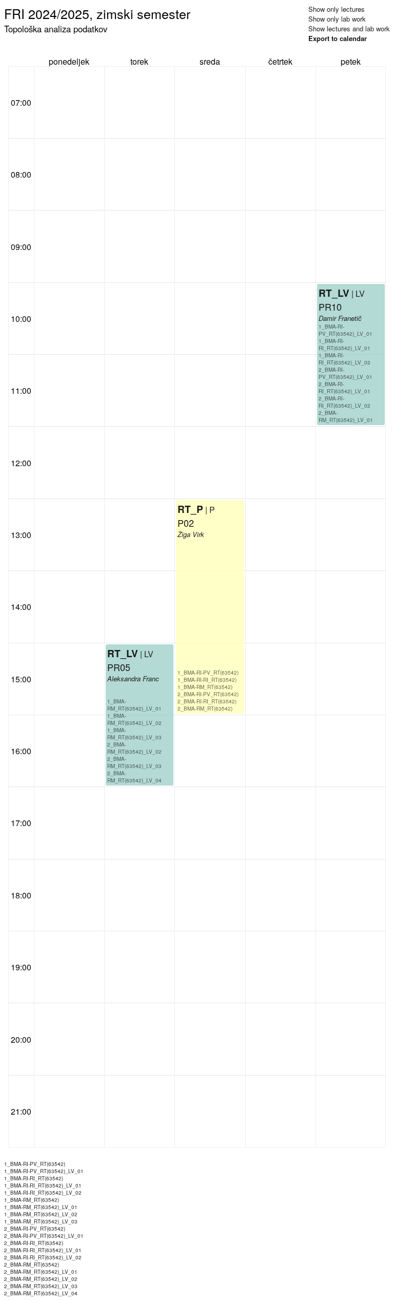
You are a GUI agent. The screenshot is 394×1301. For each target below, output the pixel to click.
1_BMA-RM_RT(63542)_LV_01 (134, 705)
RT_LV (122, 653)
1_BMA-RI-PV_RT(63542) (208, 672)
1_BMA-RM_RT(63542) (205, 687)
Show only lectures (336, 9)
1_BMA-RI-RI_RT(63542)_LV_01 (344, 344)
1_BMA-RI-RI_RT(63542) (207, 679)
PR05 (118, 667)
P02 (186, 522)
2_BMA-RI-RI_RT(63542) (207, 701)
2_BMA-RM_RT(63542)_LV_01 (346, 416)
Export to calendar (337, 38)
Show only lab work (337, 19)
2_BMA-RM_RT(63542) (205, 708)
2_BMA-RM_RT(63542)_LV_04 (134, 777)
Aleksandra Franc (133, 678)
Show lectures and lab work (349, 28)
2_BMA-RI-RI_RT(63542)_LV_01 (344, 387)
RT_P (190, 509)
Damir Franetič (340, 318)
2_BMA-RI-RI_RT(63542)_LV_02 (344, 402)
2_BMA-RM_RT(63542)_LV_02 (134, 748)
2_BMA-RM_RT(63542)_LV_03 (134, 762)
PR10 (330, 306)
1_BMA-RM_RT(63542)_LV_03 (134, 733)
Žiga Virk (191, 534)
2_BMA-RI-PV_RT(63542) (208, 694)
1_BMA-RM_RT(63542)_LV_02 (134, 719)
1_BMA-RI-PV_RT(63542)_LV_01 (345, 330)
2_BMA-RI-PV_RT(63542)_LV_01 (345, 373)
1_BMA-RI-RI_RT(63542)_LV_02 (344, 359)
